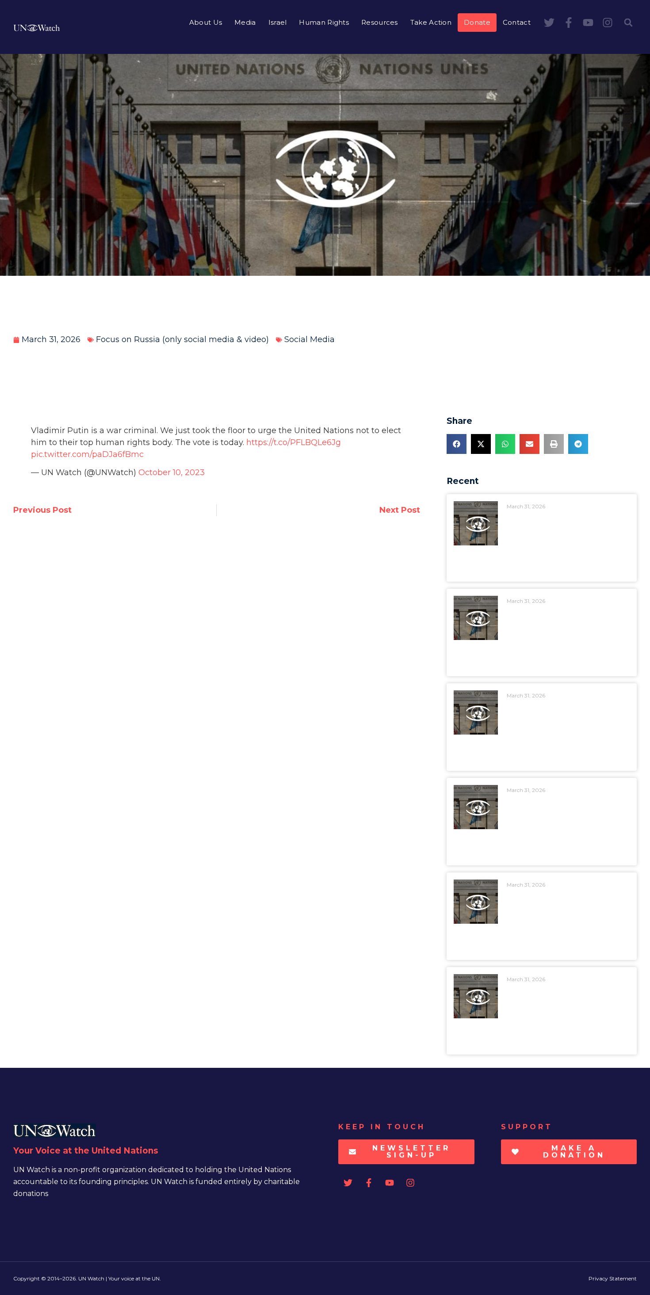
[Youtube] (588, 22)
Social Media (309, 339)
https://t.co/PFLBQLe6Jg (293, 442)
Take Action (430, 22)
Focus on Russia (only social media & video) (182, 339)
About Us (205, 22)
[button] (628, 22)
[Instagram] (607, 22)
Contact (517, 22)
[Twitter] (549, 22)
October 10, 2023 (171, 472)
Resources (379, 22)
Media (245, 22)
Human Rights (324, 22)
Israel (277, 22)
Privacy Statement (613, 1278)
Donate (477, 22)
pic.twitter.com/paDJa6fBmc (87, 454)
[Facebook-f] (568, 22)
